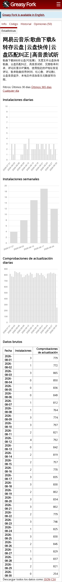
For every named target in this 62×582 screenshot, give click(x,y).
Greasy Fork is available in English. (23, 15)
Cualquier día (11, 91)
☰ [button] (58, 4)
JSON (47, 579)
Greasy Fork (23, 4)
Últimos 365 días (41, 87)
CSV (53, 579)
